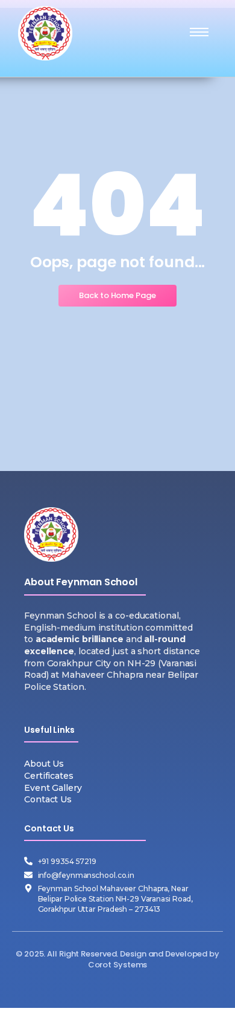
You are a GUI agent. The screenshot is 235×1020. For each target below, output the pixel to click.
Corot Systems (118, 964)
